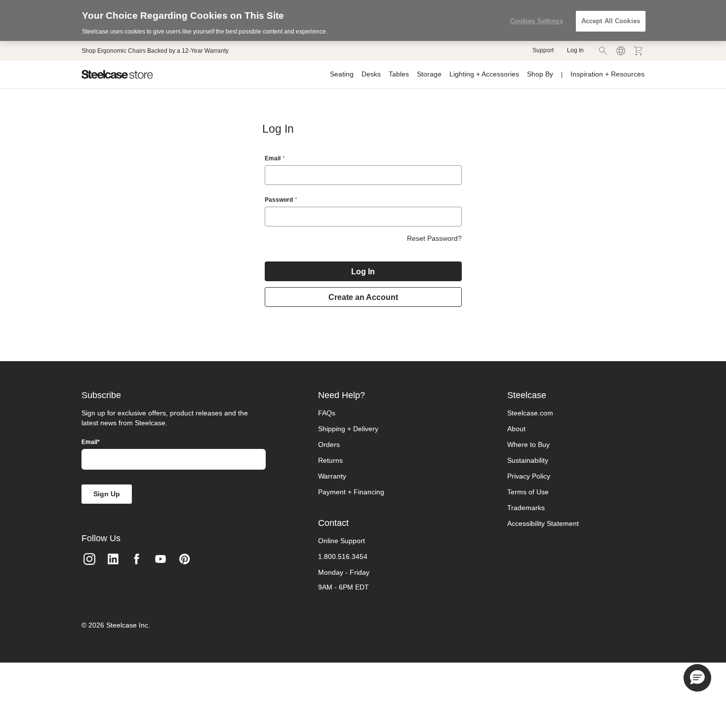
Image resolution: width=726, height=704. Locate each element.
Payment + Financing (351, 492)
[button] (697, 678)
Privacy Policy (528, 476)
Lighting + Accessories (484, 74)
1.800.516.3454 (342, 556)
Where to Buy (528, 444)
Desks (371, 74)
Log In (575, 50)
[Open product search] (603, 51)
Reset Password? (434, 238)
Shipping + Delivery (348, 429)
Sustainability (527, 460)
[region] (363, 20)
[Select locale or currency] (621, 51)
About (516, 429)
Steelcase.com (530, 413)
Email (273, 158)
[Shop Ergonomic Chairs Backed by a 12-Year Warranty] (155, 51)
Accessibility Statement (543, 523)
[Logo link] (117, 74)
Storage (429, 74)
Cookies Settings (536, 21)
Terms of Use (528, 492)
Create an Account (363, 297)
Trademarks (526, 508)
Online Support (341, 541)
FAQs (326, 413)
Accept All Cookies (610, 21)
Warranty (332, 476)
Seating (342, 74)
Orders (329, 444)
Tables (399, 74)
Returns (330, 460)
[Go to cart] (639, 51)
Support (543, 50)
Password (279, 200)
